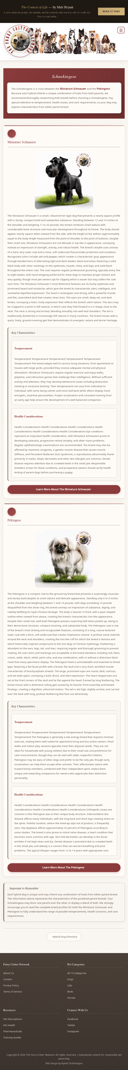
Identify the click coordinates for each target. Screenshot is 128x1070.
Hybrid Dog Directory (64, 936)
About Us (8, 973)
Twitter (71, 1025)
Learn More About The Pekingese (63, 867)
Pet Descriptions (12, 1019)
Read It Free (111, 11)
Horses (71, 997)
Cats (69, 985)
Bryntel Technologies (71, 1063)
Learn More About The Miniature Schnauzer (63, 489)
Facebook (72, 1019)
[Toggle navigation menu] (121, 30)
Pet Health (9, 1025)
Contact (7, 979)
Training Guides (12, 1037)
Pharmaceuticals (12, 1031)
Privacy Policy (11, 985)
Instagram (73, 1031)
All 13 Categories (76, 973)
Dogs (70, 979)
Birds (70, 991)
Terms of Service (12, 991)
